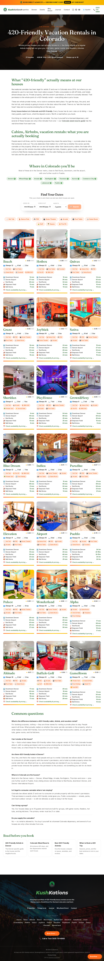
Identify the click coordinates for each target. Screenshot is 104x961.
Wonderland (56, 925)
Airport (19, 920)
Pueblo (58, 183)
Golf (40, 224)
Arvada (37, 179)
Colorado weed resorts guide (73, 121)
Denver (34, 10)
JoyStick (41, 922)
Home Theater (49, 219)
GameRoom (77, 920)
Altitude (32, 920)
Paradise (57, 922)
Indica (34, 922)
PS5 (36, 219)
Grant (85, 920)
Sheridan (46, 925)
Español (86, 9)
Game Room (92, 219)
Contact (67, 10)
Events (42, 10)
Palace (49, 922)
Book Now (95, 956)
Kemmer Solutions (54, 957)
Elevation (68, 920)
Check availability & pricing (15, 290)
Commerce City (89, 179)
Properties (25, 10)
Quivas (81, 922)
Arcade (64, 219)
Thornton (63, 179)
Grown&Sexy (18, 922)
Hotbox (27, 922)
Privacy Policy (52, 955)
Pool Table (77, 219)
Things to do (41, 908)
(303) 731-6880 (96, 10)
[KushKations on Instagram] (73, 10)
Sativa (88, 922)
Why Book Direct (63, 908)
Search (74, 207)
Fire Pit (62, 224)
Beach (39, 920)
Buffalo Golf (58, 920)
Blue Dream (48, 920)
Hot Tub (10, 219)
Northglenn (50, 179)
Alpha (25, 920)
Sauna (51, 224)
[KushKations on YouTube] (79, 10)
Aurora (75, 179)
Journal (58, 10)
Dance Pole (24, 219)
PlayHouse (66, 922)
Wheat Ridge (24, 179)
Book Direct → (52, 933)
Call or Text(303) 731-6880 (52, 939)
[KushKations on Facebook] (76, 10)
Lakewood (46, 183)
